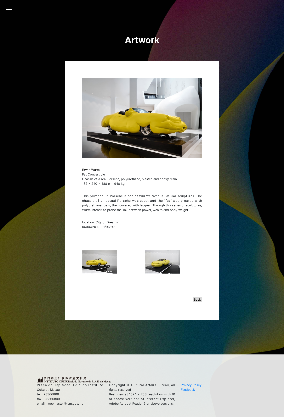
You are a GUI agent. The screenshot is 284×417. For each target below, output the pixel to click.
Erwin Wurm (91, 170)
